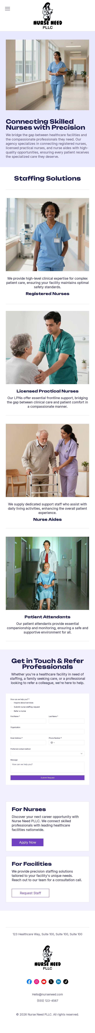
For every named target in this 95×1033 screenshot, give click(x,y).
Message (14, 760)
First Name (15, 716)
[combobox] (47, 753)
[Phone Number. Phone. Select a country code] (52, 742)
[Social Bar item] (29, 981)
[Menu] (7, 9)
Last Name (53, 716)
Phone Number (55, 738)
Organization (15, 727)
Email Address (16, 738)
